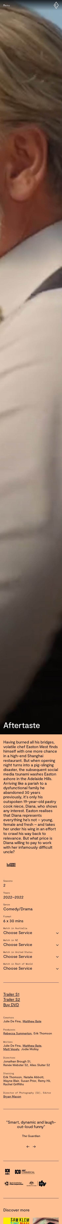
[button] (17, 1146)
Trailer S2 (11, 999)
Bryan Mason (12, 1096)
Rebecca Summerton (17, 1033)
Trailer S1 (11, 994)
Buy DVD (11, 1004)
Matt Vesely (11, 1049)
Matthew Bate (32, 1021)
